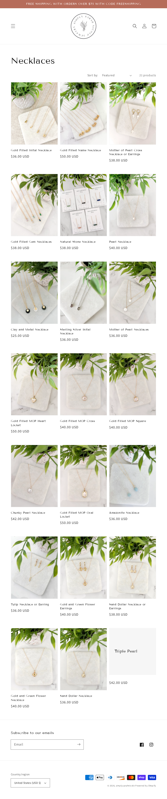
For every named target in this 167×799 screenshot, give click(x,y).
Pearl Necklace (120, 242)
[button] (13, 26)
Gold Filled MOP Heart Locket (28, 423)
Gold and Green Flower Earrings (77, 606)
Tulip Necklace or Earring (30, 604)
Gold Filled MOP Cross (77, 421)
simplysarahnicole (125, 785)
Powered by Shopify (145, 785)
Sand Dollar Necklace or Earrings (127, 606)
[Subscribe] (79, 744)
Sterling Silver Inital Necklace (75, 331)
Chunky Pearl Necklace (28, 513)
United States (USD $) (27, 783)
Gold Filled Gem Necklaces (31, 242)
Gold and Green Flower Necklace (28, 698)
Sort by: (92, 75)
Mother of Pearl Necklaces (129, 329)
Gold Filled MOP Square (127, 421)
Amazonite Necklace (124, 513)
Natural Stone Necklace (77, 242)
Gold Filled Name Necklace (80, 150)
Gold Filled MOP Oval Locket (77, 514)
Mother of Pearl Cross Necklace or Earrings (125, 152)
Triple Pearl (126, 651)
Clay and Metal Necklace (29, 329)
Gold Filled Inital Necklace (31, 150)
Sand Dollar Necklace (76, 696)
